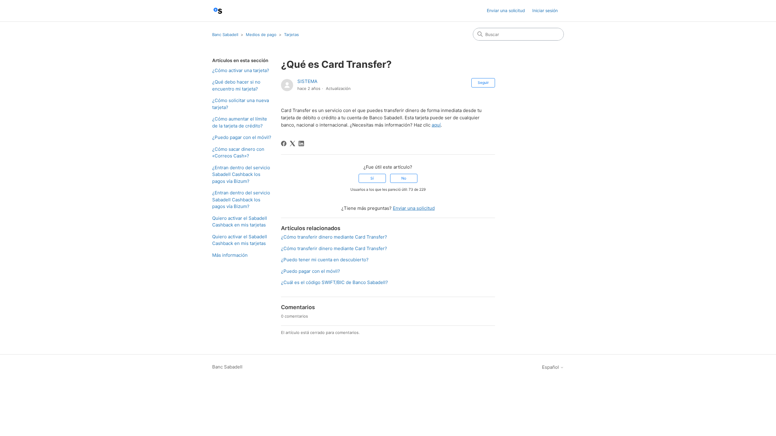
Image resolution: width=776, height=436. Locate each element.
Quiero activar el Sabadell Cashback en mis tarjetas (239, 221)
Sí (372, 178)
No (403, 178)
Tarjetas (291, 34)
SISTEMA (307, 81)
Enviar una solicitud (506, 10)
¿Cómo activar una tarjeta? (240, 70)
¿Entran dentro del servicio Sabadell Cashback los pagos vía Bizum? (241, 174)
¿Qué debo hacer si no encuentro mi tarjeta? (236, 85)
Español (551, 367)
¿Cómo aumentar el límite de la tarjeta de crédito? (239, 122)
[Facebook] (283, 143)
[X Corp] (292, 143)
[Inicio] (217, 10)
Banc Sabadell (225, 34)
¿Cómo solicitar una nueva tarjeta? (240, 103)
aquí (436, 125)
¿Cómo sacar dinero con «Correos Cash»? (238, 152)
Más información (230, 255)
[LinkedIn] (301, 143)
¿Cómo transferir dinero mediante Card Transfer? (334, 237)
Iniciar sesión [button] (545, 10)
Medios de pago (261, 34)
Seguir (483, 82)
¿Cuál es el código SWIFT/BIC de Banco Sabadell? (334, 282)
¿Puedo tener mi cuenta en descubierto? (325, 260)
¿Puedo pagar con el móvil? (241, 137)
